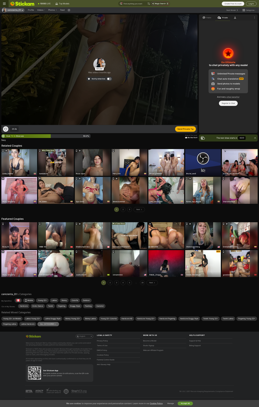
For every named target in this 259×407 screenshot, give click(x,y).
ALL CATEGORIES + (48, 324)
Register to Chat (228, 103)
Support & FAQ (195, 341)
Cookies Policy (103, 355)
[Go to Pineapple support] (66, 391)
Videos (41, 10)
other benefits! (232, 97)
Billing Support (195, 346)
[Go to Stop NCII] (79, 391)
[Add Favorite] (5, 129)
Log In (251, 4)
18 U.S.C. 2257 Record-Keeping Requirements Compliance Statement (206, 391)
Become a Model (149, 341)
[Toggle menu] (4, 3)
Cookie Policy (156, 403)
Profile (31, 10)
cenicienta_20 (9, 294)
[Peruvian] (18, 300)
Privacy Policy (102, 341)
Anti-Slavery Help (103, 364)
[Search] (149, 4)
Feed (62, 10)
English (82, 336)
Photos (52, 10)
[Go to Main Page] (22, 3)
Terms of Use (102, 346)
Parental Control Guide (105, 360)
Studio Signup (148, 346)
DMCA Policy (102, 350)
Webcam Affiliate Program (153, 350)
